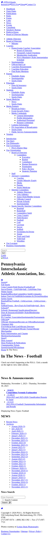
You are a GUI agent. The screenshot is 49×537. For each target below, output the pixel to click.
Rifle (21, 296)
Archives (10, 424)
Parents (9, 74)
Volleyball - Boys (37, 305)
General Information (25, 116)
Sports (3, 282)
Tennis (19, 234)
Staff (13, 173)
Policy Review (28, 169)
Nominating (27, 166)
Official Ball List (18, 64)
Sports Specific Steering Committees (26, 206)
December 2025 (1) (19, 438)
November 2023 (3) (19, 454)
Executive (26, 157)
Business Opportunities (15, 246)
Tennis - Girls (12, 289)
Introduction (11, 139)
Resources (5, 4)
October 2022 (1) (18, 461)
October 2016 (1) (18, 484)
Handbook (10, 9)
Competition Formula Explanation (21, 391)
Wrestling (21, 241)
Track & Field (24, 305)
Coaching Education (19, 69)
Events (9, 25)
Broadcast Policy (18, 109)
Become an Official (26, 322)
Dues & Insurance (18, 85)
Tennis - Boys (13, 305)
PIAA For (15, 4)
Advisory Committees (20, 176)
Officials (4, 319)
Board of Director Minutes (17, 34)
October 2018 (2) (18, 473)
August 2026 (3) (18, 426)
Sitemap (24, 531)
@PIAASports (9, 2)
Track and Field (23, 236)
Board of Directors (14, 41)
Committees (22, 155)
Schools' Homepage (9, 310)
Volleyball (21, 239)
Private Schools (23, 201)
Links (8, 20)
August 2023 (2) (18, 459)
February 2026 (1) (19, 433)
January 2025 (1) (18, 450)
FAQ (3, 326)
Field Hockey (22, 218)
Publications (11, 13)
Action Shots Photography (27, 527)
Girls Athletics (22, 194)
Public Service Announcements (24, 132)
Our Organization (13, 150)
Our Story (10, 141)
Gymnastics (37, 294)
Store (3, 338)
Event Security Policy (20, 111)
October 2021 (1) (18, 464)
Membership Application (27, 55)
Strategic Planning (29, 171)
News (8, 23)
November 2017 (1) (19, 480)
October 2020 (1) (18, 466)
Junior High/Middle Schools (28, 197)
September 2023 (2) (19, 457)
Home (3, 350)
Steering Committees (20, 190)
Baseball (20, 208)
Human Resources (29, 164)
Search (5, 503)
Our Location (11, 243)
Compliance (27, 162)
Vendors (9, 134)
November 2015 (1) (19, 487)
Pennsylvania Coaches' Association (26, 48)
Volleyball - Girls (25, 289)
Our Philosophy (12, 143)
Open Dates (11, 11)
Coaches (9, 46)
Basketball (21, 211)
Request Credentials (25, 122)
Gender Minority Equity (27, 180)
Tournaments (39, 317)
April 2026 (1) (17, 431)
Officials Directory (26, 326)
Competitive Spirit (24, 213)
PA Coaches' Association (11, 317)
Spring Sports (6, 299)
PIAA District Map (19, 148)
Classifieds (10, 27)
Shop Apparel (6, 340)
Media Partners (12, 106)
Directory (33, 310)
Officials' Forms (25, 329)
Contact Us (31, 4)
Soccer (19, 227)
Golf (19, 222)
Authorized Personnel (26, 120)
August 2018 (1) (18, 475)
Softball (20, 229)
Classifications (23, 310)
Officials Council (24, 199)
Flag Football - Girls (16, 301)
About (22, 4)
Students (9, 90)
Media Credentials (19, 113)
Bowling (13, 294)
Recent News (11, 422)
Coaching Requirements (21, 67)
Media (19, 183)
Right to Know (12, 32)
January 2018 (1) (18, 478)
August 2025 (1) (18, 447)
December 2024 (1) (19, 452)
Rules (8, 16)
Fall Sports (5, 285)
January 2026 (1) (18, 436)
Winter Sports (6, 292)
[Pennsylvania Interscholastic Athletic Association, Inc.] (4, 258)
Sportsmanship (17, 62)
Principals (10, 83)
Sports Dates (16, 81)
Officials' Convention (10, 329)
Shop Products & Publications (13, 343)
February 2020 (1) (19, 468)
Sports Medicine (13, 99)
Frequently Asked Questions (28, 53)
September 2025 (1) (19, 445)
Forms (8, 18)
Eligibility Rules (18, 76)
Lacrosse (20, 225)
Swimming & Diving (25, 232)
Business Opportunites (10, 531)
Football (20, 220)
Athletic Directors (13, 39)
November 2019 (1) (19, 471)
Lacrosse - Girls (31, 301)
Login (3, 255)
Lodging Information (20, 125)
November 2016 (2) (19, 482)
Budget (25, 159)
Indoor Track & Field (10, 296)
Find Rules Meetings (20, 71)
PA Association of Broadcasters (24, 127)
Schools (4, 308)
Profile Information (24, 118)
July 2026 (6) (16, 429)
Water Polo (36, 289)
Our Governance (13, 145)
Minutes (14, 43)
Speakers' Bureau (13, 30)
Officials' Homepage (9, 322)
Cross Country (23, 215)
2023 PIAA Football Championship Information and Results (26, 404)
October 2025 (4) (18, 443)
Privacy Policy (35, 531)
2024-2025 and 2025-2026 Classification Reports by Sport (26, 397)
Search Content (11, 500)
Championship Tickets (10, 345)
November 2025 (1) (19, 440)
